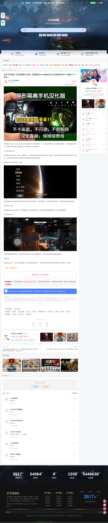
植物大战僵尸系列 (49, 3)
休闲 (63, 65)
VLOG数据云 (41, 515)
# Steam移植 (21, 311)
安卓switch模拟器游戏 (54, 65)
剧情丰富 (42, 65)
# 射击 (14, 314)
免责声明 (47, 498)
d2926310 (13, 432)
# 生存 (67, 311)
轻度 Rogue (97, 65)
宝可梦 (59, 35)
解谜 (79, 65)
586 (21, 336)
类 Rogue (91, 65)
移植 (54, 35)
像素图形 (71, 65)
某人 (87, 113)
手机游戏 (49, 35)
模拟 (76, 65)
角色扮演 (28, 65)
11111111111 (89, 146)
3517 (14, 336)
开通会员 (101, 3)
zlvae (11, 443)
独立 (38, 65)
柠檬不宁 (12, 454)
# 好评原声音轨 (41, 311)
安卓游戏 (5, 65)
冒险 (10, 65)
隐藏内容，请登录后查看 (41, 275)
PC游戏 (33, 65)
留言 (70, 282)
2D (23, 65)
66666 (87, 151)
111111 (87, 125)
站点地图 (47, 505)
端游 (40, 35)
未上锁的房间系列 (37, 3)
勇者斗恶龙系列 (60, 3)
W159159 (88, 144)
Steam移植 (15, 65)
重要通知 (28, 3)
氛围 (47, 65)
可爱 (86, 65)
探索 (83, 65)
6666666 (88, 115)
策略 (66, 65)
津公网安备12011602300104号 (74, 515)
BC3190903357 (89, 149)
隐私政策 (47, 501)
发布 (94, 3)
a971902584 (13, 409)
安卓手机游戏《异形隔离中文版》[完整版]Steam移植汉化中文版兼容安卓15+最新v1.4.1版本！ (40, 75)
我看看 (87, 120)
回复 (15, 403)
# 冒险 (14, 311)
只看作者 (74, 393)
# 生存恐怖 (28, 314)
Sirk (11, 398)
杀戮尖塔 (64, 35)
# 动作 (28, 311)
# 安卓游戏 (7, 311)
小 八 (87, 128)
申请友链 (99, 512)
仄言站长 (10, 80)
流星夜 (87, 139)
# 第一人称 (20, 314)
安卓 (44, 35)
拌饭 (87, 123)
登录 (36, 386)
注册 (46, 386)
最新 (4, 393)
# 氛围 (33, 311)
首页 (22, 3)
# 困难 (56, 311)
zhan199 (88, 118)
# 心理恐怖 (7, 314)
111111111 (88, 130)
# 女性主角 (50, 311)
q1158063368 (14, 420)
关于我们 (47, 503)
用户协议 (47, 496)
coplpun (88, 134)
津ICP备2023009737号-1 (60, 515)
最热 (8, 393)
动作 (20, 65)
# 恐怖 (62, 311)
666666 (87, 141)
